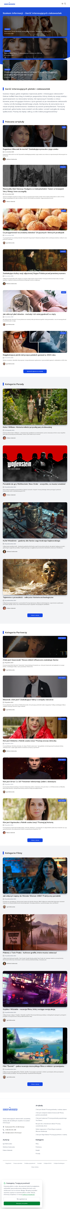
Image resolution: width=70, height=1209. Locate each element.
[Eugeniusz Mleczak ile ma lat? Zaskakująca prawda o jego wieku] (35, 136)
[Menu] (62, 3)
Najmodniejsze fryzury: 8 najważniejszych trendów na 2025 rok (23, 53)
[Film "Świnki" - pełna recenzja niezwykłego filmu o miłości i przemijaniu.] (35, 1046)
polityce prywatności (28, 1194)
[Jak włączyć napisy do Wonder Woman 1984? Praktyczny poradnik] (35, 876)
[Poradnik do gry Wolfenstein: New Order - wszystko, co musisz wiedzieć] (35, 463)
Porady (38, 1153)
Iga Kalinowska (11, 907)
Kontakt (39, 1163)
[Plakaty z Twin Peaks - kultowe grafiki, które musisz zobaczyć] (35, 932)
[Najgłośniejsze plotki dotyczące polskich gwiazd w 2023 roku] (35, 342)
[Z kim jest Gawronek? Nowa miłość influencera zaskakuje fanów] (35, 647)
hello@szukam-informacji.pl (13, 1133)
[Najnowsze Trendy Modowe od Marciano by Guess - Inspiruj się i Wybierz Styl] (35, 26)
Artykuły (39, 1105)
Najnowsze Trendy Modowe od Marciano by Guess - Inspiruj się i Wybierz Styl (27, 31)
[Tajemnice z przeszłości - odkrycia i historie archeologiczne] (35, 577)
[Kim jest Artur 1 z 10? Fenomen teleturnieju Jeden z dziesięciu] (35, 768)
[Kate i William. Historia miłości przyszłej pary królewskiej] (35, 407)
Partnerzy (39, 1147)
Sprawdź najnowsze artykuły (35, 371)
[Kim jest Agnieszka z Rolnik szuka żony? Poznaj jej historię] (35, 809)
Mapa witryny (34, 1167)
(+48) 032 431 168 (10, 1130)
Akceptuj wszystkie (22, 1203)
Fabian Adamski (11, 438)
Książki (38, 1150)
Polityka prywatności (29, 1163)
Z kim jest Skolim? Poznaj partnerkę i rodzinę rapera (51, 1109)
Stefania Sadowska (12, 551)
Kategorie (40, 1140)
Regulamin (8, 1163)
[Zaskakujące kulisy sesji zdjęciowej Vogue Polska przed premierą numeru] (35, 260)
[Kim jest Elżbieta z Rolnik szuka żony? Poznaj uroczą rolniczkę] (35, 728)
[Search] (65, 3)
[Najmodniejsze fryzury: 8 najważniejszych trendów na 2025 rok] (35, 48)
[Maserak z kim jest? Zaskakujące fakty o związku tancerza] (35, 686)
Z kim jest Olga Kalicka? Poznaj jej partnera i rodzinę (51, 1134)
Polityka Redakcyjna (59, 1163)
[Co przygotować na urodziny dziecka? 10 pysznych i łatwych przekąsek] (35, 219)
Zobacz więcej (35, 615)
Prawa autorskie (17, 1163)
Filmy (37, 1144)
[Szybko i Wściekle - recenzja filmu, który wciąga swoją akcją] (35, 989)
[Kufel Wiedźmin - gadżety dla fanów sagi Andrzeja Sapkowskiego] (35, 520)
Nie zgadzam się (22, 1199)
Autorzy (6, 1140)
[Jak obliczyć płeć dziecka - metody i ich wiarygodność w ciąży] (35, 301)
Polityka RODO (48, 1163)
